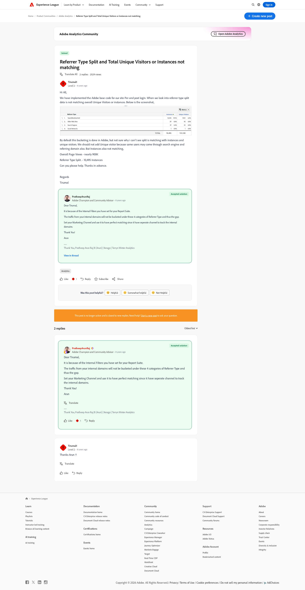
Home (30, 16)
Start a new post (149, 315)
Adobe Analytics (66, 16)
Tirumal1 (72, 81)
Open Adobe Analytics (230, 34)
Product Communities (46, 16)
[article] (125, 385)
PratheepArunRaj (81, 196)
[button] (259, 16)
